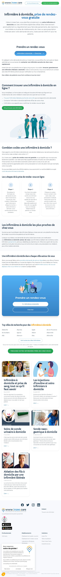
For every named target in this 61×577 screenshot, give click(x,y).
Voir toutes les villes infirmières (30, 340)
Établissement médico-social (30, 538)
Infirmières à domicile (31, 304)
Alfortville (50, 335)
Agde (33, 330)
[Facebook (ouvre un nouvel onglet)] (22, 504)
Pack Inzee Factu (46, 541)
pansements (12, 242)
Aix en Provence (52, 330)
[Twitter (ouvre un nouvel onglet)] (27, 504)
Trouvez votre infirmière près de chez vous (30, 351)
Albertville (50, 332)
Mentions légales (5, 572)
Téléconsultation (46, 538)
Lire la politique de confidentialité (10, 563)
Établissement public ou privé (30, 536)
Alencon (19, 335)
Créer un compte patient (50, 3)
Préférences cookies (21, 575)
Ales (33, 335)
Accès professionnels (33, 3)
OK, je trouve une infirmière (13, 108)
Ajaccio (19, 332)
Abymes (19, 330)
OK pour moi (29, 569)
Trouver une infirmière (48, 512)
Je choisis (18, 569)
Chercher (30, 309)
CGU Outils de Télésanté (31, 573)
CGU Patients (22, 573)
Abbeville (5, 330)
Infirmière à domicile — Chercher (29, 53)
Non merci (7, 569)
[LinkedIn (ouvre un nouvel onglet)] (38, 504)
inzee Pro (44, 536)
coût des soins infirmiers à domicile (13, 171)
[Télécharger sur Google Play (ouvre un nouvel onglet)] (20, 528)
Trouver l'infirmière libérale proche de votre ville (19, 98)
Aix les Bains (5, 332)
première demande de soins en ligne (31, 260)
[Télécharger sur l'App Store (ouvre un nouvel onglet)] (20, 524)
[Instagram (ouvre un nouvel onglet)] (33, 504)
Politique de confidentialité (34, 572)
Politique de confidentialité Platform (18, 572)
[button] (3, 574)
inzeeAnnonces (46, 544)
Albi (3, 335)
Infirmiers (4, 536)
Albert (34, 332)
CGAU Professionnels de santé (11, 573)
